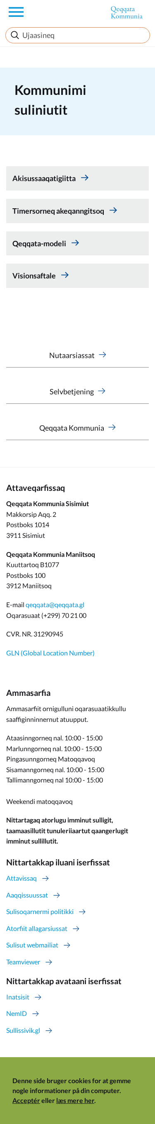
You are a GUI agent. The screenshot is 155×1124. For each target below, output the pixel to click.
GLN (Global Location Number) (50, 653)
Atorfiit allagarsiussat (36, 928)
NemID (16, 1013)
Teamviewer (23, 962)
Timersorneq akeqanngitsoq (58, 210)
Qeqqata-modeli (39, 243)
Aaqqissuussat (27, 895)
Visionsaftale (34, 275)
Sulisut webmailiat (32, 945)
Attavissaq (21, 878)
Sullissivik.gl (23, 1030)
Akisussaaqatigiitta (44, 178)
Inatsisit (17, 997)
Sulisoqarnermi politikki (40, 911)
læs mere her (75, 1100)
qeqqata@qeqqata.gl (55, 604)
